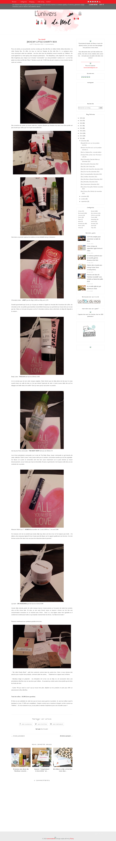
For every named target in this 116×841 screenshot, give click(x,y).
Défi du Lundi (94, 215)
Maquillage (94, 219)
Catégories (24, 2)
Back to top (99, 833)
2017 (81, 125)
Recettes (93, 223)
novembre (83, 196)
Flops (79, 219)
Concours (80, 215)
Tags (92, 227)
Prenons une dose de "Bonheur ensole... (21, 770)
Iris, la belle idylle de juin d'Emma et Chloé (94, 287)
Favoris (93, 217)
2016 (81, 128)
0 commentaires (49, 44)
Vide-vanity (41, 2)
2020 (81, 118)
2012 (81, 138)
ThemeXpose (14, 833)
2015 (81, 130)
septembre (84, 201)
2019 (81, 120)
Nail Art (93, 221)
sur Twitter (42, 724)
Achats (80, 211)
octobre (83, 199)
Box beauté (41, 39)
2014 (81, 133)
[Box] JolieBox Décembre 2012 (89, 176)
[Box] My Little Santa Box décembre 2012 (92, 169)
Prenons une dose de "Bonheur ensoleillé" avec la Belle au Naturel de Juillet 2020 (95, 278)
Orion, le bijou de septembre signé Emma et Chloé (94, 248)
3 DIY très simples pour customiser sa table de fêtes (94, 239)
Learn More (93, 4)
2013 (81, 136)
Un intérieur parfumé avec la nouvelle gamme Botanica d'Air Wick (94, 258)
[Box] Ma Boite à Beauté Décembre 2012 (91, 179)
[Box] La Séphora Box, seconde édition (91, 152)
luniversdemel (51, 838)
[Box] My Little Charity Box (88, 166)
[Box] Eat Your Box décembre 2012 (90, 171)
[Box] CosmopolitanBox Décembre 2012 (91, 174)
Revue (79, 225)
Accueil (14, 2)
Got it (101, 4)
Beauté (93, 211)
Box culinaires (94, 213)
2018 (81, 123)
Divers (79, 217)
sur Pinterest (58, 724)
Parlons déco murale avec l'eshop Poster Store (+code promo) (94, 267)
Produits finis (81, 223)
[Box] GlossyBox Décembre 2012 (89, 164)
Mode (79, 221)
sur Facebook (27, 724)
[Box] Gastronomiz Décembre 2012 (90, 184)
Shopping (31, 2)
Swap (79, 227)
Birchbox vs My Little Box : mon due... (62, 770)
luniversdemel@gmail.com (91, 67)
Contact (48, 2)
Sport (92, 225)
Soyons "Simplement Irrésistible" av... (41, 770)
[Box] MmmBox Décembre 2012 (89, 181)
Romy (72, 838)
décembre (83, 140)
